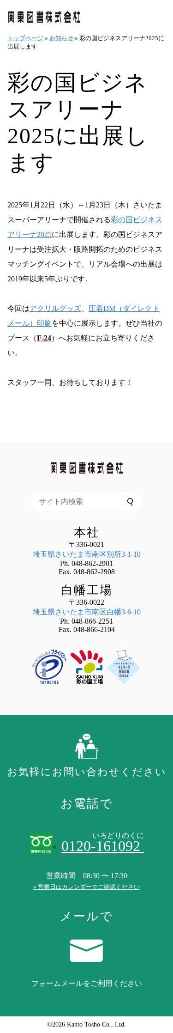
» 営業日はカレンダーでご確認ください (86, 886)
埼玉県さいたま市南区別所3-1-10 (87, 554)
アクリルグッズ (55, 308)
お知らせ (61, 38)
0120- (102, 846)
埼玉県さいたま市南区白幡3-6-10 (87, 612)
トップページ (25, 38)
